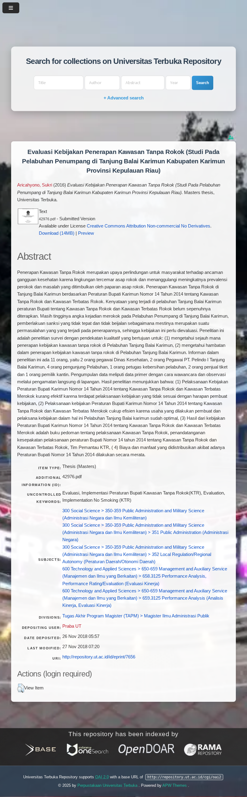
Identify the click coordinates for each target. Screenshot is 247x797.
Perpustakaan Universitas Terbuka (108, 785)
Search (202, 82)
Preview (86, 233)
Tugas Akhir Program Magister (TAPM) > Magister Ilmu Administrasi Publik (135, 615)
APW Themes (175, 785)
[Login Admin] (231, 137)
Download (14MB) (56, 233)
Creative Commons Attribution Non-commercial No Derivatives (148, 226)
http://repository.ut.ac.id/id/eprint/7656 (98, 656)
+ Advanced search (124, 98)
